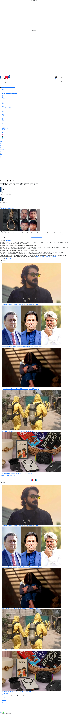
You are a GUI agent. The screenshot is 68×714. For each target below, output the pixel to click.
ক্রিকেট (2, 98)
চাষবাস (2, 112)
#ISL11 (3, 89)
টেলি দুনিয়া (10, 107)
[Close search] (55, 78)
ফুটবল (4, 98)
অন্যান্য (6, 98)
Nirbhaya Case (12, 475)
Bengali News (2, 475)
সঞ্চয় (32, 85)
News (8, 475)
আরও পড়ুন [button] (1, 481)
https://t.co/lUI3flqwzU (40, 256)
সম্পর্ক (6, 93)
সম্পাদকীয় (3, 120)
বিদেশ (9, 85)
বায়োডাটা (3, 110)
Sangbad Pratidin (5, 693)
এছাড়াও (1, 178)
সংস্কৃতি (7, 107)
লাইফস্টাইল (23, 85)
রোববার (2, 123)
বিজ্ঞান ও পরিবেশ (4, 111)
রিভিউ (5, 107)
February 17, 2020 (8, 240)
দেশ (7, 85)
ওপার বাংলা (3, 103)
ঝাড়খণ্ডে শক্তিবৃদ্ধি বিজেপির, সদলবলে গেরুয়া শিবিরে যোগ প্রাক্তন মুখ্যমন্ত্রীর (21, 245)
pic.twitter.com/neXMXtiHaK (36, 237)
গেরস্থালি (15, 93)
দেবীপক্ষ (3, 126)
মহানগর (3, 85)
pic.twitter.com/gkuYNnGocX (50, 256)
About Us (3, 697)
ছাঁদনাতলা (3, 130)
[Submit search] (61, 82)
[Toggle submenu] (0, 156)
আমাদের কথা (3, 121)
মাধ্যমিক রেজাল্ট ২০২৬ (4, 127)
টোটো (13, 93)
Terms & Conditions (5, 704)
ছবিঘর (27, 85)
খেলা (16, 85)
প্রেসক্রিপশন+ (13, 85)
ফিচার (2, 124)
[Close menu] (0, 140)
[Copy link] (1, 196)
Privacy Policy (4, 702)
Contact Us (4, 700)
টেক (12, 93)
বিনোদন (20, 85)
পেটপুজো (10, 93)
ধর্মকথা (2, 102)
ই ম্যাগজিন (3, 115)
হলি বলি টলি (3, 107)
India (6, 475)
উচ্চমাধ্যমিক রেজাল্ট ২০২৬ (5, 128)
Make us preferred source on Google (7, 208)
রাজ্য (5, 85)
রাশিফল (30, 85)
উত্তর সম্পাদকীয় (7, 121)
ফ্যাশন (8, 93)
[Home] (5, 77)
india (2, 694)
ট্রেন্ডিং (2, 116)
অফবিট (2, 101)
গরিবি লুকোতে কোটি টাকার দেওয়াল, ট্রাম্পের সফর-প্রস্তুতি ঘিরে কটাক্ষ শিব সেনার (21, 250)
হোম (2, 88)
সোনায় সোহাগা (3, 129)
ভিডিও (2, 119)
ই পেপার (3, 114)
